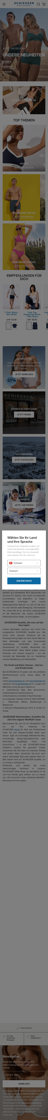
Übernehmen (24, 581)
